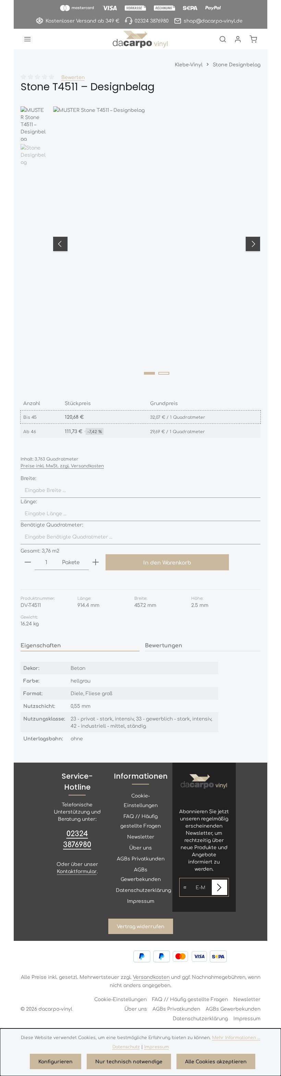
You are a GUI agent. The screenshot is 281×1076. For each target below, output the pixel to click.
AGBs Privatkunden (140, 858)
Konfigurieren (55, 1061)
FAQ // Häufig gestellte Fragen (140, 821)
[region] (140, 243)
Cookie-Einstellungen (141, 800)
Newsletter (140, 836)
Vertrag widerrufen (140, 926)
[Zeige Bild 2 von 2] (163, 373)
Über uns (140, 847)
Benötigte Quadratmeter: (52, 524)
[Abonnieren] (219, 887)
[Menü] (27, 39)
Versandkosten (151, 977)
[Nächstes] (253, 244)
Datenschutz (126, 1046)
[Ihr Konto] (238, 39)
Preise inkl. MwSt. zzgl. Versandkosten (62, 465)
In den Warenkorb (167, 562)
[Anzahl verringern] (28, 562)
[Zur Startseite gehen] (140, 39)
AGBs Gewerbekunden (141, 874)
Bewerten (73, 77)
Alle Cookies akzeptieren (216, 1061)
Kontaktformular (77, 871)
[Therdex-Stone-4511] (156, 243)
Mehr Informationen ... (236, 1037)
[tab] (80, 645)
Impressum (140, 901)
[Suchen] (223, 39)
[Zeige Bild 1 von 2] (149, 373)
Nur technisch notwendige (128, 1061)
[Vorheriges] (60, 244)
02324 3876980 (77, 838)
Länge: (29, 501)
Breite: (28, 478)
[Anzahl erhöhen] (95, 562)
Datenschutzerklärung (143, 890)
